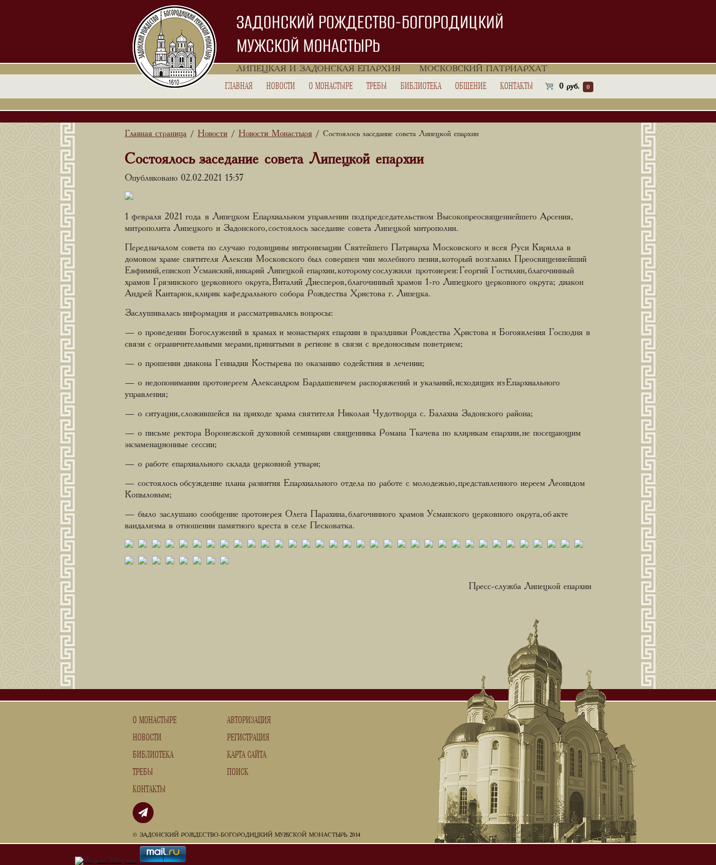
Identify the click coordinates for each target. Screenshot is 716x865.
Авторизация (249, 720)
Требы (376, 86)
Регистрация (248, 738)
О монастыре (331, 86)
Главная (239, 86)
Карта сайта (246, 755)
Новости (280, 86)
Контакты (516, 86)
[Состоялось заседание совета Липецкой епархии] (129, 545)
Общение (470, 86)
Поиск (237, 772)
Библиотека (420, 86)
